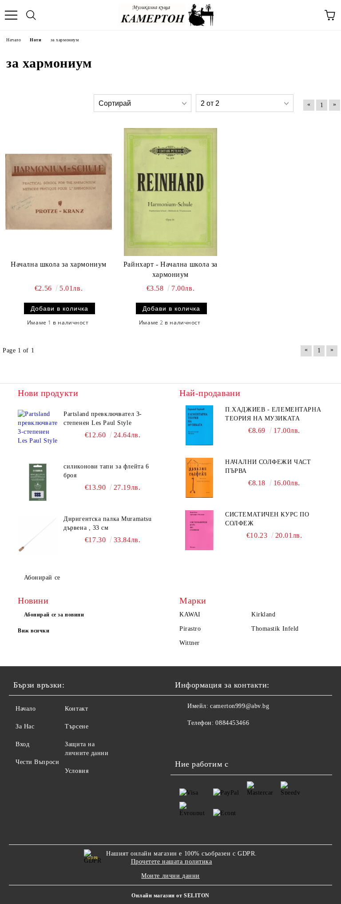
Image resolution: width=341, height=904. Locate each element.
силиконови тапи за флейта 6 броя (106, 471)
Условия (76, 771)
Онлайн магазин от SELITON (170, 895)
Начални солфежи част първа (268, 466)
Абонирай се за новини (54, 615)
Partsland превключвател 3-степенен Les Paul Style (102, 418)
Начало (26, 708)
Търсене (76, 726)
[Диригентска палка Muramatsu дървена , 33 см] (38, 535)
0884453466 (232, 723)
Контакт (76, 708)
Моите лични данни (170, 875)
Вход (22, 744)
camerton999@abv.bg (239, 706)
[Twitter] (206, 741)
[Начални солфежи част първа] (199, 478)
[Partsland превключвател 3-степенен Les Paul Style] (38, 430)
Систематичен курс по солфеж (267, 519)
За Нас (25, 726)
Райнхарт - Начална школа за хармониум (170, 269)
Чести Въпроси (37, 762)
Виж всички (34, 631)
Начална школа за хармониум (59, 264)
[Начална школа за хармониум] (58, 192)
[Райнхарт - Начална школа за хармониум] (170, 192)
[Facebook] (186, 741)
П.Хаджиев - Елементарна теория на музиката (273, 414)
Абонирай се (42, 577)
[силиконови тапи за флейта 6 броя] (38, 482)
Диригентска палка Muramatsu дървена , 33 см (107, 523)
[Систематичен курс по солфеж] (199, 530)
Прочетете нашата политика (171, 861)
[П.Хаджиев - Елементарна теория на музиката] (199, 425)
